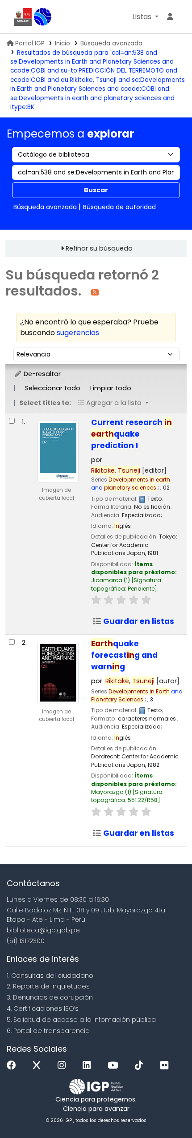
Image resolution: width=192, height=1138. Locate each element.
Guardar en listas (137, 621)
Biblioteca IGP (43, 17)
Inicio (62, 43)
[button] (145, 17)
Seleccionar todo (52, 388)
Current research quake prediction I (131, 434)
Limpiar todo (110, 388)
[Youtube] (115, 1065)
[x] (39, 1065)
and (130, 483)
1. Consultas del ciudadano (50, 975)
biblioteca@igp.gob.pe (43, 930)
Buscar (96, 190)
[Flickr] (166, 1065)
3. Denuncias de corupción (50, 997)
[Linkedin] (89, 1065)
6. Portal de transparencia (48, 1030)
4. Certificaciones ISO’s (43, 1008)
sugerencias (78, 333)
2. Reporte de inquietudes (48, 986)
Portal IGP (30, 43)
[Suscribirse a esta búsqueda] (94, 292)
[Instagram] (64, 1065)
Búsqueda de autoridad (119, 206)
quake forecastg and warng (124, 655)
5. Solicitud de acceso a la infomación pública (81, 1019)
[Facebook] (14, 1065)
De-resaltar (41, 373)
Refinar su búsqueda (99, 248)
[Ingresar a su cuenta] (170, 17)
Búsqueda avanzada (111, 43)
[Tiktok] (141, 1065)
